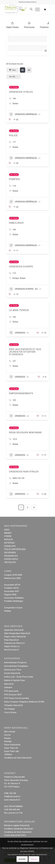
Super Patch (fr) (11, 747)
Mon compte (9, 731)
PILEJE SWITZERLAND (15, 549)
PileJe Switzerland (12, 744)
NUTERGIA (9, 542)
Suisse (15, 103)
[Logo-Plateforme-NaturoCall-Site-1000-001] (23, 9)
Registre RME (10, 594)
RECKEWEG (10, 552)
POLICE (13, 135)
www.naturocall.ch (12, 799)
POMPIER (14, 179)
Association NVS (11, 591)
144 (14, 98)
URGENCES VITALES (21, 91)
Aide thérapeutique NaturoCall (17, 633)
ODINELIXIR (9, 546)
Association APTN (12, 584)
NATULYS (8, 539)
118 (14, 185)
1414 (15, 439)
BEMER (7, 532)
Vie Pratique (9, 708)
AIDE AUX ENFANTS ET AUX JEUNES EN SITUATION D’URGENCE (25, 352)
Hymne (7, 734)
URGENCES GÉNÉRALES (26, 114)
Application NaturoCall (13, 629)
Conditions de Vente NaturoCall (17, 757)
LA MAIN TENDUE (19, 310)
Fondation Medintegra (13, 600)
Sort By (12, 76)
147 (14, 361)
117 (14, 142)
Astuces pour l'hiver (12, 669)
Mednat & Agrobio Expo (14, 680)
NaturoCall (8, 683)
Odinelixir (8, 687)
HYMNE (7, 536)
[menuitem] (29, 9)
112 (14, 273)
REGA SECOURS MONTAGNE (25, 432)
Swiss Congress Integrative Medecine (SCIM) (24, 701)
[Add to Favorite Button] (10, 119)
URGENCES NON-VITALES (24, 471)
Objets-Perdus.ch (11, 646)
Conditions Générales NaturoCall (18, 828)
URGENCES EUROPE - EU (26, 289)
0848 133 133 (18, 478)
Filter (14, 70)
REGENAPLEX (11, 555)
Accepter (22, 859)
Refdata (7, 610)
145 (14, 400)
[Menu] (36, 9)
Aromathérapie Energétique (16, 665)
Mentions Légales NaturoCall (16, 825)
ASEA (6, 529)
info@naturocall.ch (12, 796)
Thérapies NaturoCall (13, 705)
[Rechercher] (29, 9)
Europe (16, 278)
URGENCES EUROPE (21, 266)
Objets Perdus (12, 27)
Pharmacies (29, 27)
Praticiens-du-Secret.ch (14, 642)
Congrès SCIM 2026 (13, 574)
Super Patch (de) (11, 751)
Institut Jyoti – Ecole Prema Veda (18, 676)
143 (14, 316)
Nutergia (7, 741)
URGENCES (20, 332)
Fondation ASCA (11, 587)
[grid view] (22, 70)
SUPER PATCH (11, 559)
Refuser (34, 859)
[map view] (29, 70)
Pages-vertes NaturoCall (15, 636)
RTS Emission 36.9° (13, 694)
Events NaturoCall (12, 673)
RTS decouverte (11, 690)
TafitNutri (8, 754)
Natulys (7, 738)
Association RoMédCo (14, 597)
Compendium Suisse (13, 607)
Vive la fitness (10, 712)
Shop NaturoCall (11, 639)
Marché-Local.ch (11, 649)
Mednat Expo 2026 (12, 578)
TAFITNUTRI (10, 562)
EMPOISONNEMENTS (21, 393)
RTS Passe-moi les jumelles (16, 698)
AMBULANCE (16, 222)
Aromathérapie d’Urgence (15, 662)
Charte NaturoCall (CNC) (15, 835)
